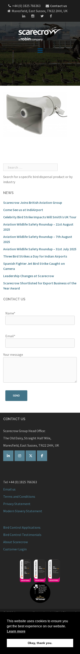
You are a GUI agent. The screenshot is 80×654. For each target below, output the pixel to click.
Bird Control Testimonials (22, 534)
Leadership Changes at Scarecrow (28, 276)
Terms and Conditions (19, 496)
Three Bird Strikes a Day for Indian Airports (35, 256)
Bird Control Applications (22, 527)
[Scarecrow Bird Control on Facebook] (42, 455)
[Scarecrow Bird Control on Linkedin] (8, 455)
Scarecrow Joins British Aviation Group (32, 202)
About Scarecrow (15, 542)
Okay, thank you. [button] (40, 643)
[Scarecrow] (40, 34)
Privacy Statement (17, 504)
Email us (9, 489)
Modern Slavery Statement (22, 511)
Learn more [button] (16, 631)
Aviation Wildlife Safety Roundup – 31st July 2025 (39, 249)
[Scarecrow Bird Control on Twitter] (31, 455)
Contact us (58, 6)
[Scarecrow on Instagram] (20, 455)
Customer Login (15, 549)
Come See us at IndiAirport (23, 210)
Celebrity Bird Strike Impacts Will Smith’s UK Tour (39, 217)
